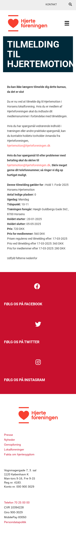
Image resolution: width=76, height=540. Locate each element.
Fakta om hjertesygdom (19, 454)
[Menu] (67, 23)
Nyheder (9, 439)
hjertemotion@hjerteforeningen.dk (28, 145)
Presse (8, 434)
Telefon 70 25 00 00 (17, 502)
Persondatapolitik (15, 522)
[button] (37, 286)
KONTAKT (51, 4)
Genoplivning (12, 444)
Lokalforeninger (14, 449)
